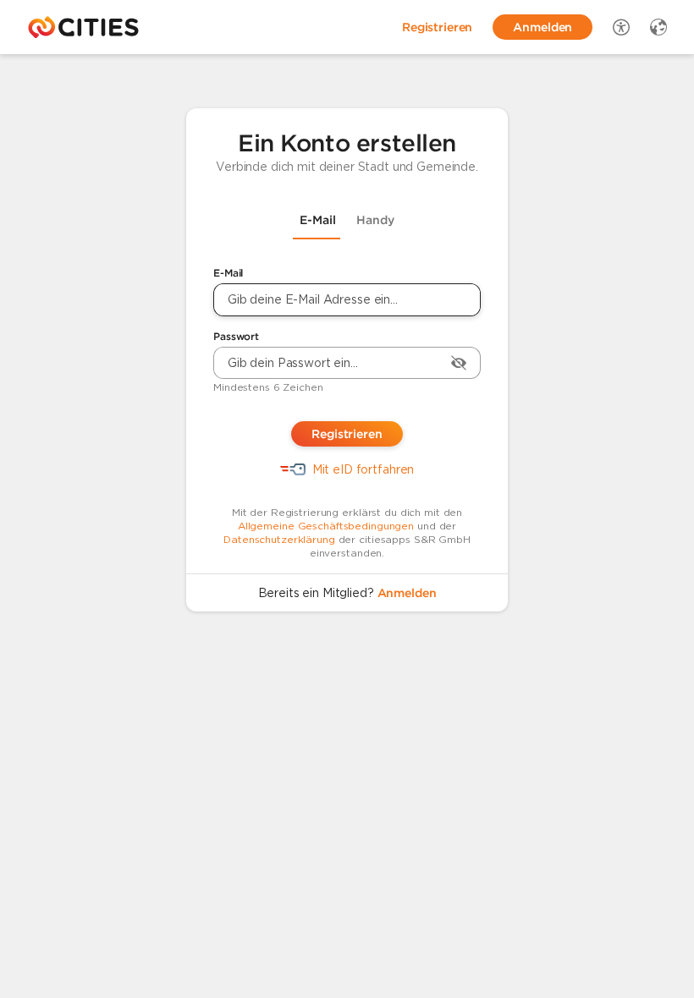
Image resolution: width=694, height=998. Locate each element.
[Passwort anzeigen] (458, 362)
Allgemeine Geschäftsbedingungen (326, 525)
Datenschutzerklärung (279, 539)
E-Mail (228, 272)
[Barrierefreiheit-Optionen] (621, 27)
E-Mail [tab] (318, 220)
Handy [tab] (375, 220)
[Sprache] (658, 27)
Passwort (236, 336)
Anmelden (407, 592)
